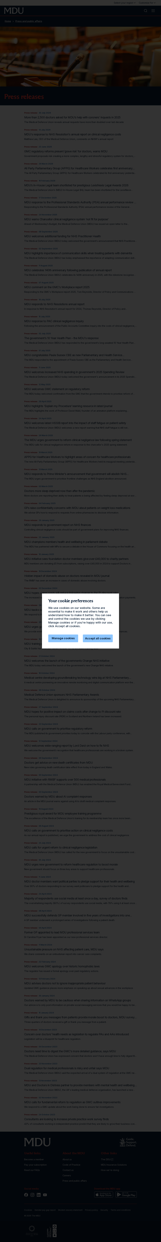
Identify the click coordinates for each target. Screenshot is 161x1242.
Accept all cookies (98, 638)
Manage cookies (63, 638)
